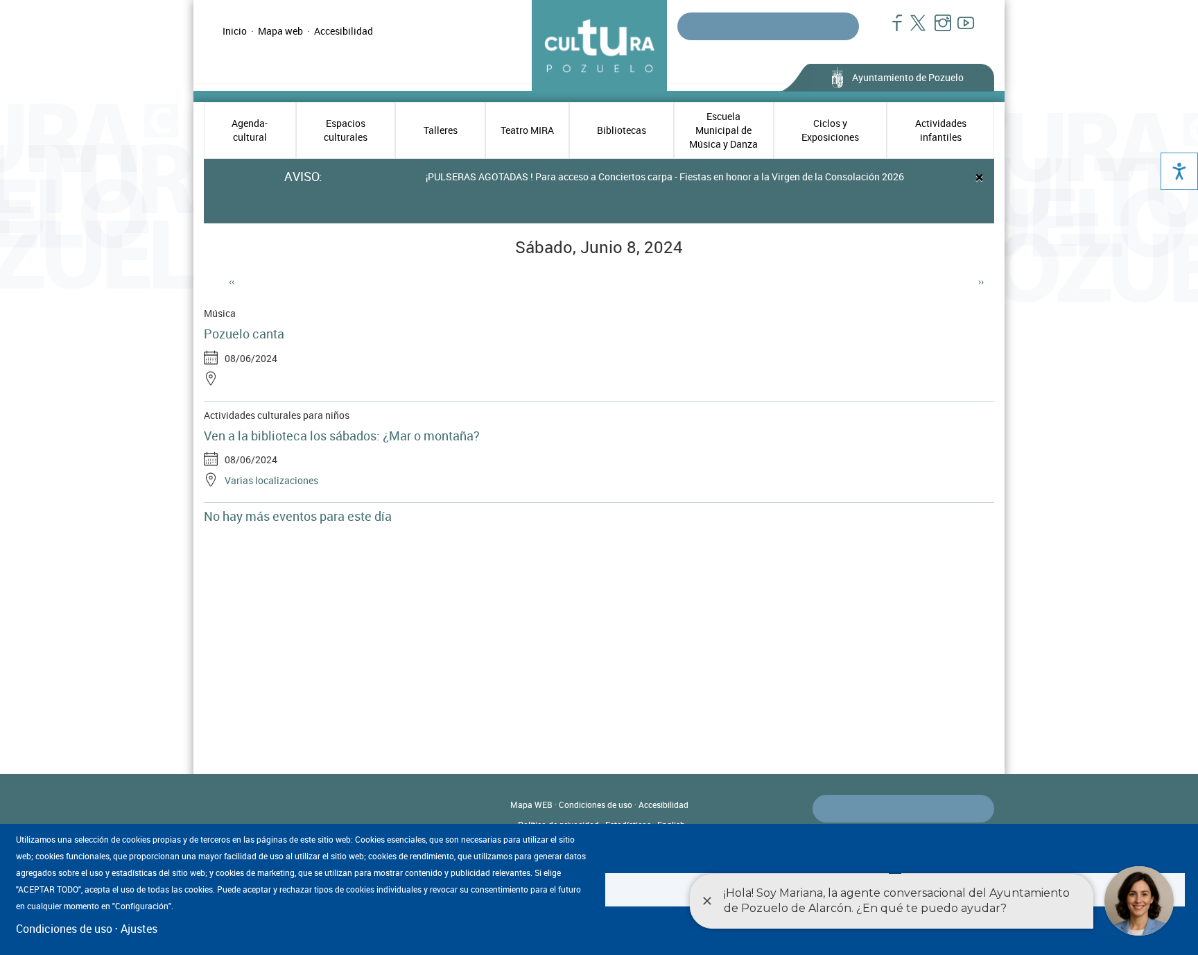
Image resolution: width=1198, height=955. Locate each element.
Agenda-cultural (250, 130)
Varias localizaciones (271, 480)
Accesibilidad (343, 30)
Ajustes (139, 928)
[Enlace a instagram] (937, 30)
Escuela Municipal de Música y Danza (723, 130)
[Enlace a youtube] (960, 30)
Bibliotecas (621, 130)
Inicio (235, 30)
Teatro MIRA (527, 130)
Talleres (441, 130)
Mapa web (280, 30)
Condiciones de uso (595, 804)
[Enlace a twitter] (914, 30)
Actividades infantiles (940, 130)
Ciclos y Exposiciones (830, 130)
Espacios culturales (345, 130)
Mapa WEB (531, 804)
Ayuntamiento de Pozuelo (908, 77)
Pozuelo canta (244, 333)
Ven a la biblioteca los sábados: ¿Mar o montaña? (342, 435)
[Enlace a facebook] (891, 30)
